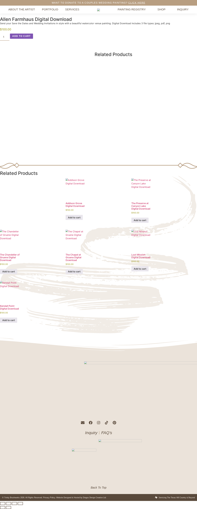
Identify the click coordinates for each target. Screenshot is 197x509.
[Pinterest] (114, 422)
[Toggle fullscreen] (8, 503)
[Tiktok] (106, 422)
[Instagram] (98, 422)
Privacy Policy (49, 497)
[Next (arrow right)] (8, 507)
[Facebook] (90, 422)
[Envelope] (82, 422)
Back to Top (98, 487)
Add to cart (21, 36)
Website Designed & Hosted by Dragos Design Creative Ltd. (81, 497)
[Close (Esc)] (20, 503)
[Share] (14, 503)
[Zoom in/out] (2, 503)
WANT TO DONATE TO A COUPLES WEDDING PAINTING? (98, 3)
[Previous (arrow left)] (2, 507)
